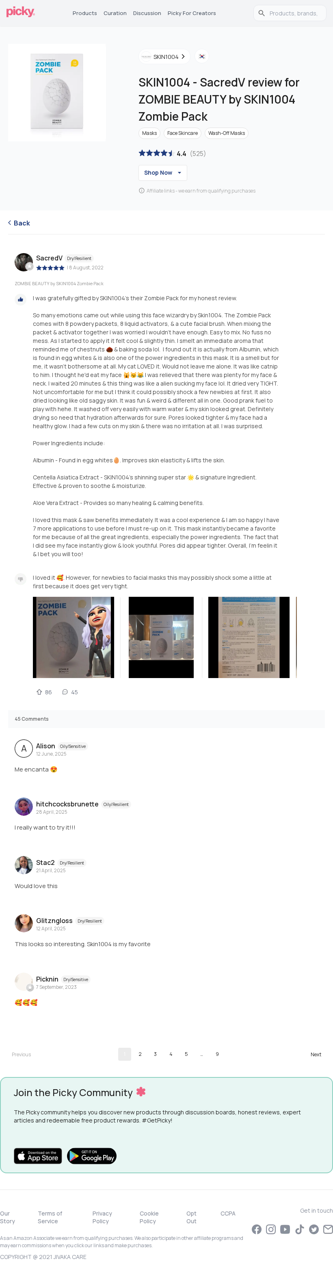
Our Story (7, 1217)
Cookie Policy (149, 1217)
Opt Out (191, 1217)
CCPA (228, 1213)
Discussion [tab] (147, 13)
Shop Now (158, 172)
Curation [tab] (115, 13)
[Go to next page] (316, 1054)
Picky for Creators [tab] (192, 13)
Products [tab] (85, 13)
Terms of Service (50, 1217)
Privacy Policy (102, 1217)
